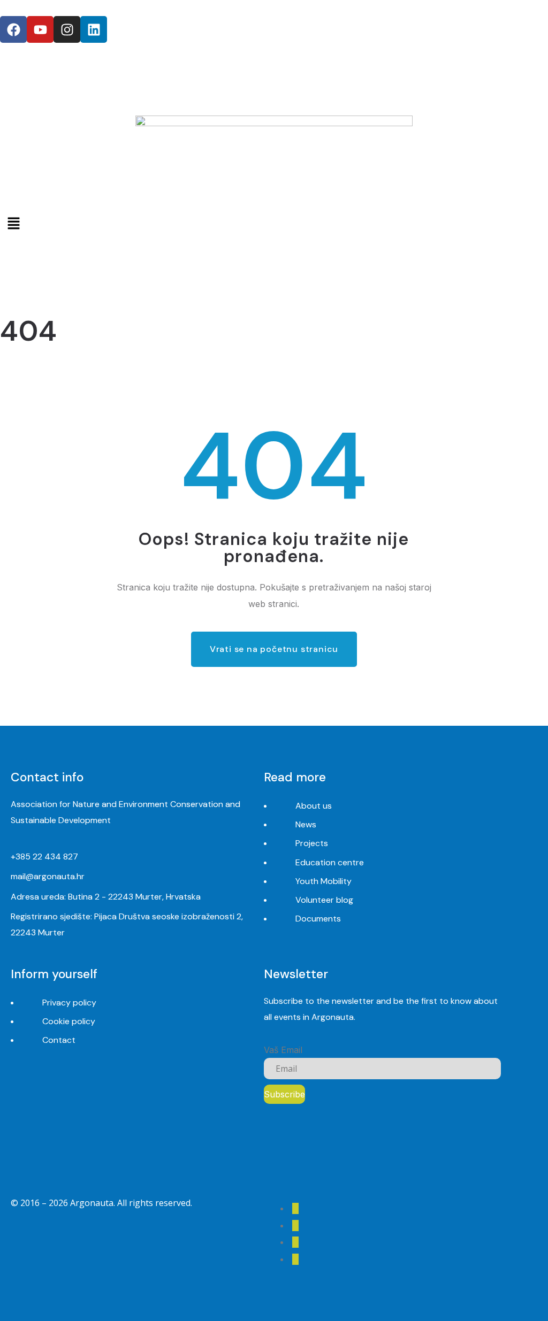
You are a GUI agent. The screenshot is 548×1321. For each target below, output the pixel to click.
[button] (274, 223)
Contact (58, 1040)
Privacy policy (69, 1002)
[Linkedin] (93, 29)
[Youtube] (40, 29)
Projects (311, 843)
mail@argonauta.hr (48, 876)
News (305, 824)
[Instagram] (67, 29)
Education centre (329, 862)
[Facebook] (13, 29)
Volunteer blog (324, 899)
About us (313, 805)
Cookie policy (68, 1021)
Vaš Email (283, 1049)
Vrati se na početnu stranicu (274, 649)
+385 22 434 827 (44, 856)
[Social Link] (295, 1208)
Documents (318, 918)
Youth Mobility (323, 881)
